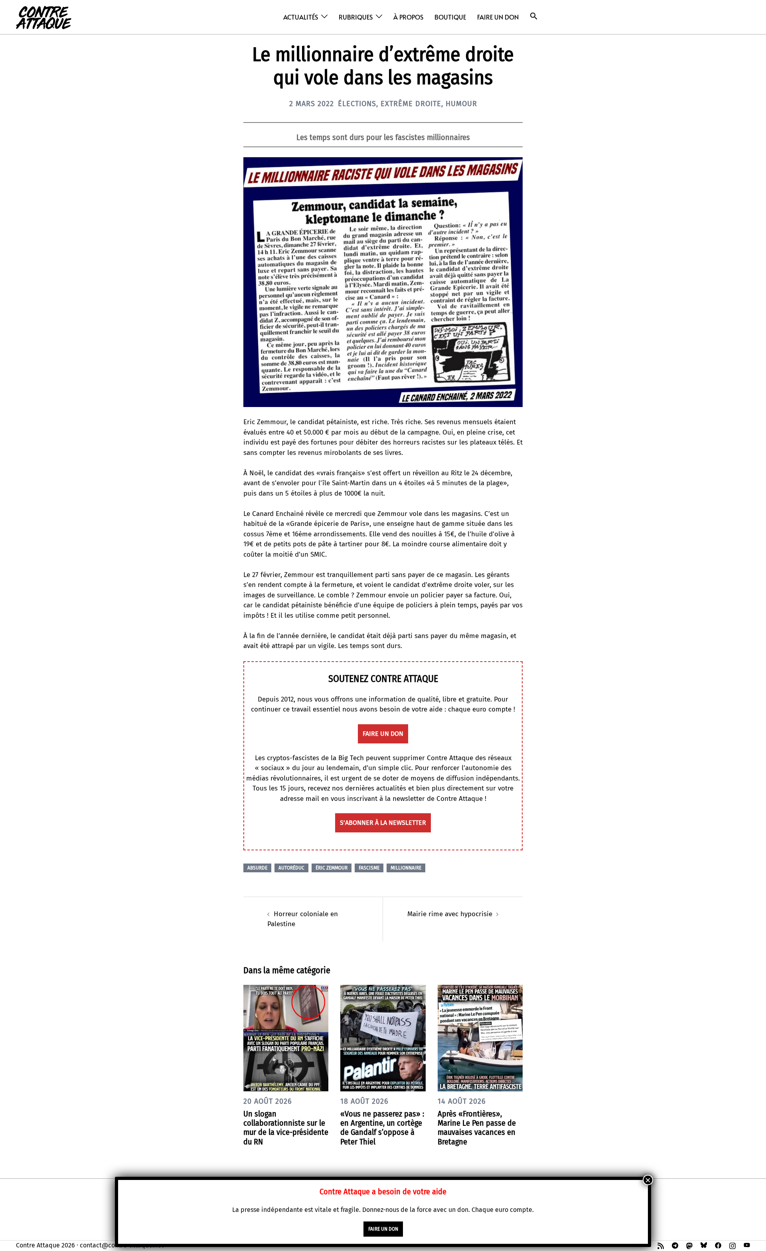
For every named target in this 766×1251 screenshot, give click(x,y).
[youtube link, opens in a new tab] (747, 1245)
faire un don (383, 733)
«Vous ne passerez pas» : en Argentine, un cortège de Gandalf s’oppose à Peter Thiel (382, 1127)
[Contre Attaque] (43, 16)
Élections (357, 103)
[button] (534, 16)
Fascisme (369, 868)
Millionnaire (406, 868)
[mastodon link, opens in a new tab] (689, 1245)
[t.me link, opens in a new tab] (675, 1245)
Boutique (450, 16)
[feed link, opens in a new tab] (660, 1245)
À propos (408, 16)
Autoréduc (291, 868)
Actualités (300, 16)
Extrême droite (411, 103)
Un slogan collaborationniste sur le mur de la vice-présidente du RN (285, 1127)
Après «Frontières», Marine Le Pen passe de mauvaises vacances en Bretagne (477, 1127)
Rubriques (356, 16)
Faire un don (498, 16)
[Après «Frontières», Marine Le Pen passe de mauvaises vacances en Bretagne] (480, 1038)
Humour (461, 103)
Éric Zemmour (331, 868)
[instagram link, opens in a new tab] (732, 1245)
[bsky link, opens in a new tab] (704, 1245)
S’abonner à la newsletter (383, 822)
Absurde (257, 868)
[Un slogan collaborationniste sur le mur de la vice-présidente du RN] (285, 1038)
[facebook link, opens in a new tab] (718, 1245)
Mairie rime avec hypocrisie (449, 914)
